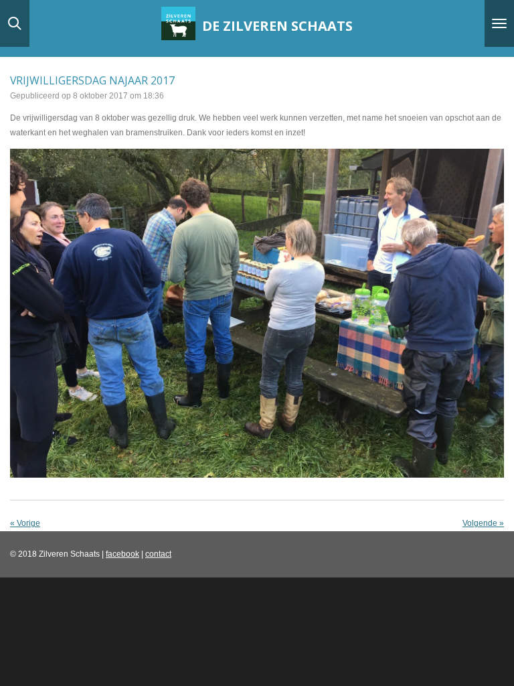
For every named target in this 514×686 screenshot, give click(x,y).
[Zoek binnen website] (14, 23)
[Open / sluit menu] (499, 23)
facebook (122, 554)
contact (158, 554)
